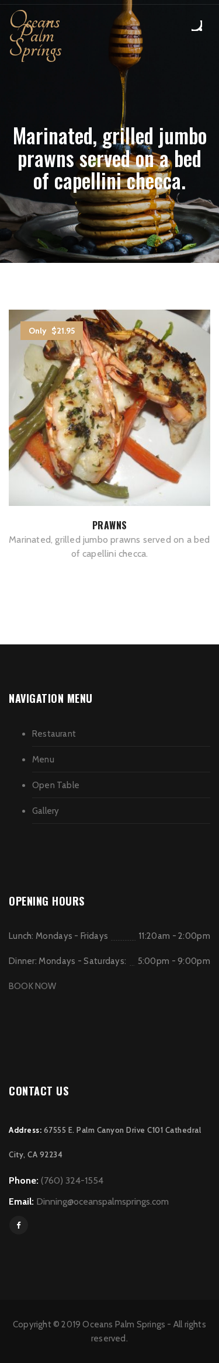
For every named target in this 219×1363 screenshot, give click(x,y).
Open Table (55, 785)
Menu (43, 759)
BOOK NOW (33, 986)
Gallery (45, 811)
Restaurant (54, 734)
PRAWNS (109, 525)
